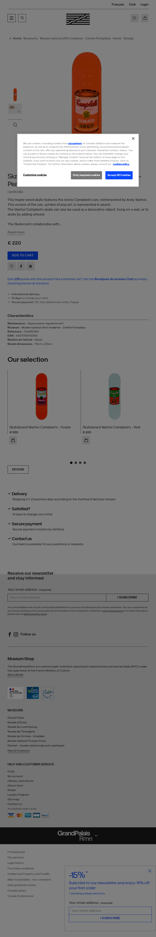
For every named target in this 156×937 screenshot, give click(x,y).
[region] (78, 160)
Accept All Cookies (119, 175)
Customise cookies (35, 175)
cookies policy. (121, 164)
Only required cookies (86, 175)
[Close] (133, 138)
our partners (75, 143)
